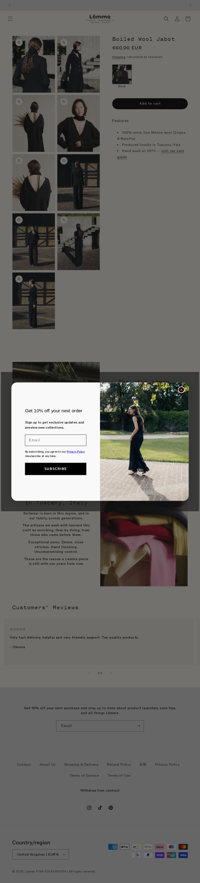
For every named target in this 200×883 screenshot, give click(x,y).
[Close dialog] (181, 389)
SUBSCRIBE (55, 469)
